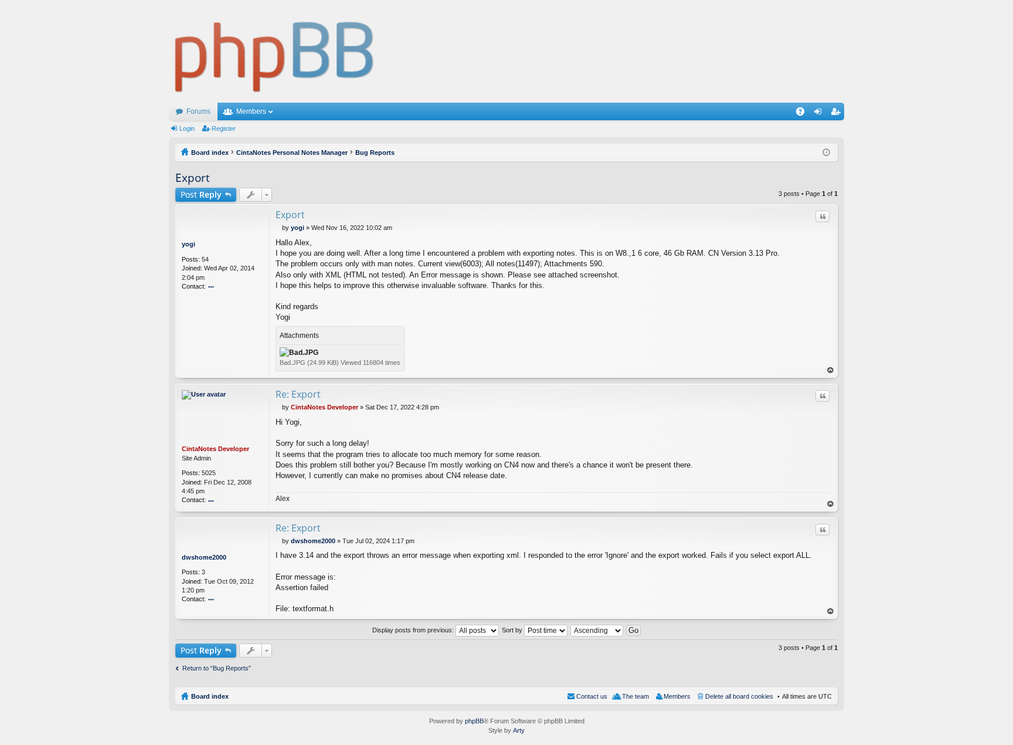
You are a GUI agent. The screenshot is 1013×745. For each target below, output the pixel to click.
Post (201, 194)
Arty (519, 730)
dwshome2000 (204, 557)
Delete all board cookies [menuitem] (739, 696)
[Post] (279, 227)
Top (830, 370)
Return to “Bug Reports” (216, 668)
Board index (210, 696)
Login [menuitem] (820, 113)
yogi (188, 244)
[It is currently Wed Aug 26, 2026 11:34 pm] (826, 152)
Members (251, 111)
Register (224, 128)
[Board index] (274, 51)
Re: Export (298, 394)
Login (187, 128)
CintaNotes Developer (215, 448)
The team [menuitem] (635, 696)
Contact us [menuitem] (591, 696)
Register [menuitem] (837, 113)
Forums (198, 111)
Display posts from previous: (413, 630)
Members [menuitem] (677, 696)
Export (192, 177)
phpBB (474, 720)
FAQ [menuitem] (804, 113)
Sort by (513, 630)
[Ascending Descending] (597, 630)
